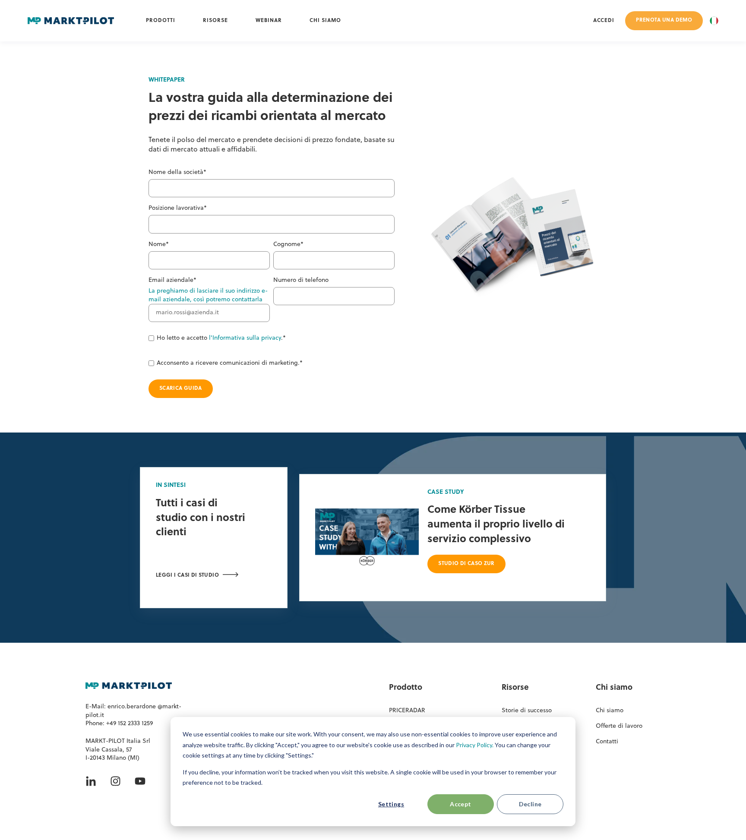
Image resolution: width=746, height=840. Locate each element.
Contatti (607, 742)
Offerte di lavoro (619, 726)
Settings (391, 804)
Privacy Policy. (474, 744)
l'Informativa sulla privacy (245, 338)
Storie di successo (527, 710)
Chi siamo (609, 710)
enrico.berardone (132, 707)
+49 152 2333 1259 (129, 723)
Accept (460, 804)
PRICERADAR (407, 710)
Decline (530, 804)
